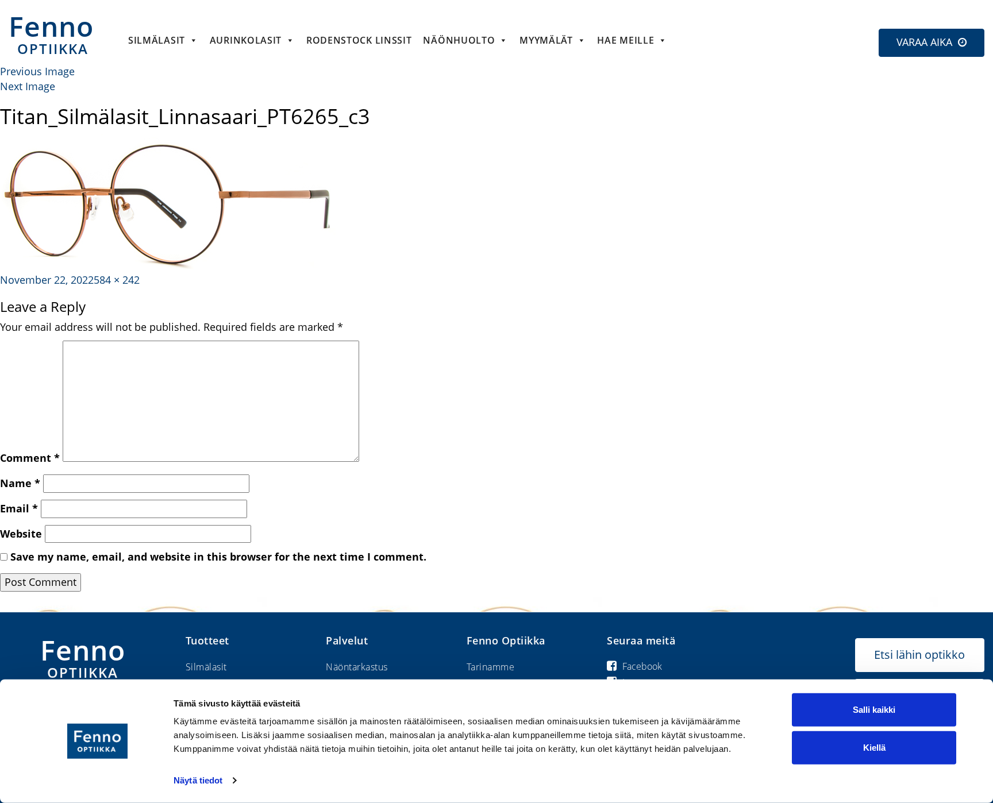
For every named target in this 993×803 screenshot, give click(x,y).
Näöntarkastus (357, 667)
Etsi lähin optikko (919, 654)
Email (19, 508)
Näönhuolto (459, 40)
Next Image (27, 86)
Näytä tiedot (198, 780)
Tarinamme (491, 667)
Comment (30, 458)
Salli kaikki (874, 710)
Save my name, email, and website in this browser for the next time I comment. (218, 556)
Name (20, 483)
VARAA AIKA (924, 42)
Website (21, 534)
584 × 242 (117, 280)
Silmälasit (156, 40)
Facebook (642, 666)
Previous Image (37, 71)
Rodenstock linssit (359, 40)
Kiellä (874, 747)
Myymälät (546, 40)
